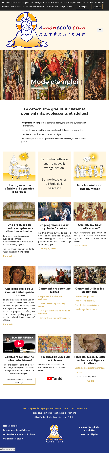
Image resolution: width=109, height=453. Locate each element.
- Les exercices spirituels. (84, 296)
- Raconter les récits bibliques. (86, 305)
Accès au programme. (47, 249)
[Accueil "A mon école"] (54, 343)
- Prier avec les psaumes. (84, 301)
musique (84, 381)
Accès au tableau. (81, 246)
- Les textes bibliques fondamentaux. (89, 368)
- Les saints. (79, 372)
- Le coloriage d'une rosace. (85, 309)
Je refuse (97, 7)
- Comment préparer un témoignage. (54, 318)
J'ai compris (82, 7)
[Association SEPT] (46, 30)
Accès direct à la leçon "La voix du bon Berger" (19, 381)
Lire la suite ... (9, 256)
